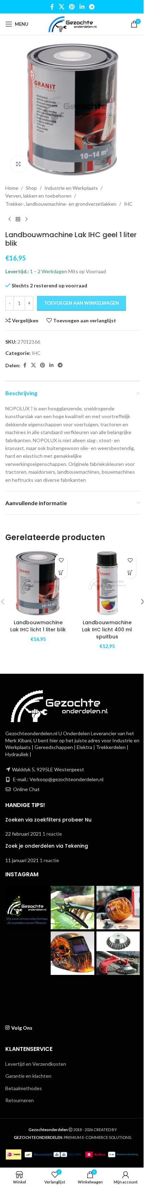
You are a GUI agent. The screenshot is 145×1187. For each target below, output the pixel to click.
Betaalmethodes (23, 1088)
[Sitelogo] (72, 24)
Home (11, 188)
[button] (61, 572)
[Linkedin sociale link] (82, 6)
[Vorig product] (9, 219)
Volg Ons (21, 1028)
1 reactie (52, 834)
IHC (128, 204)
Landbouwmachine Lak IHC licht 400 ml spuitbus (107, 629)
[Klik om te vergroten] (18, 164)
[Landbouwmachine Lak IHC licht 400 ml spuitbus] (107, 583)
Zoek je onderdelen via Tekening (46, 845)
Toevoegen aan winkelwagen (81, 303)
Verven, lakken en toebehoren (38, 196)
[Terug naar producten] (18, 219)
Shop (31, 188)
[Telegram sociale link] (92, 6)
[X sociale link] (61, 6)
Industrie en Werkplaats (71, 188)
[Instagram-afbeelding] (27, 907)
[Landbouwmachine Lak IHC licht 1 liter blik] (38, 583)
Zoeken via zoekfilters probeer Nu (48, 819)
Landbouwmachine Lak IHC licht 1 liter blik (38, 626)
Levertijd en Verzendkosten (35, 1064)
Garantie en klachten (28, 1076)
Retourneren (19, 1100)
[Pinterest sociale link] (72, 6)
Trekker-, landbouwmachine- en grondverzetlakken (60, 204)
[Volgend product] (26, 219)
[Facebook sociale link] (52, 6)
